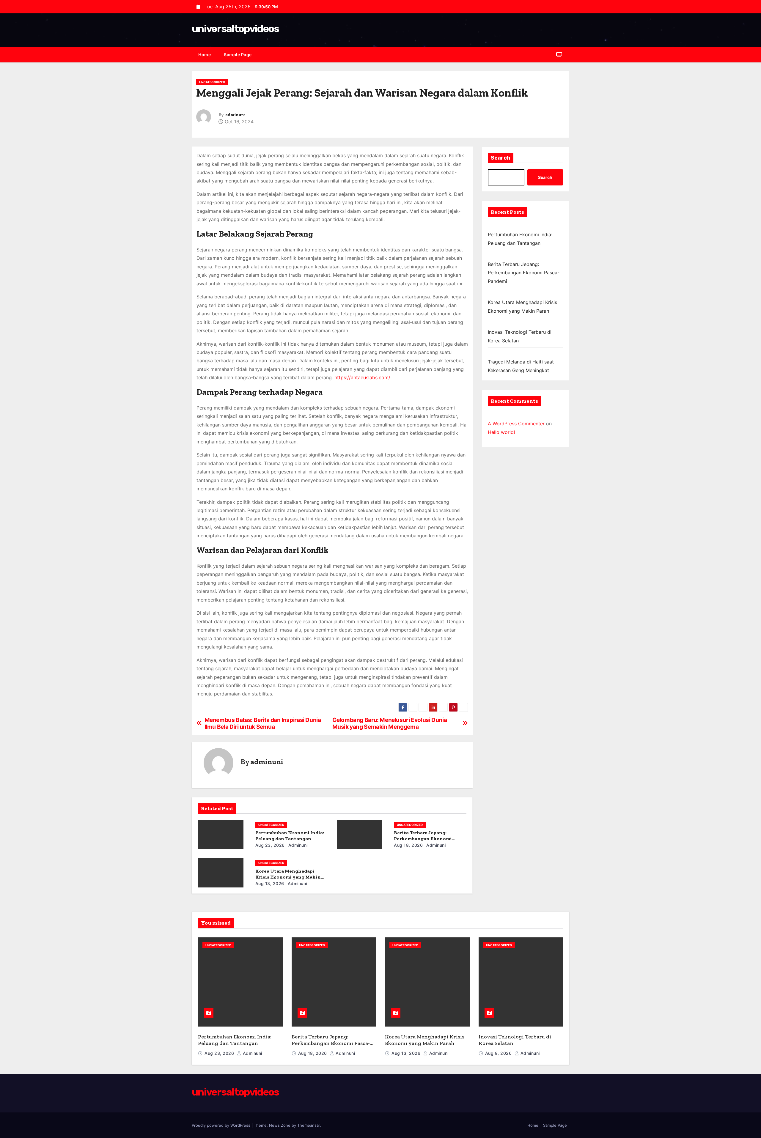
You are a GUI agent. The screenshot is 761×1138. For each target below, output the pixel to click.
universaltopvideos (235, 29)
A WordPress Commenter (516, 423)
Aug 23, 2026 (270, 845)
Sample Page (238, 54)
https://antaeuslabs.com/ (362, 377)
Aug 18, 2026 (408, 845)
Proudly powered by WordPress (221, 1125)
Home (204, 54)
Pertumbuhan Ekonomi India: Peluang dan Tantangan (289, 835)
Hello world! (501, 432)
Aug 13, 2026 (269, 883)
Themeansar (308, 1125)
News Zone (279, 1125)
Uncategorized (212, 82)
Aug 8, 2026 (499, 1053)
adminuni (235, 114)
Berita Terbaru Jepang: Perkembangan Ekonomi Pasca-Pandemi (423, 838)
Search (500, 158)
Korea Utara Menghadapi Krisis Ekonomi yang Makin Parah (288, 877)
